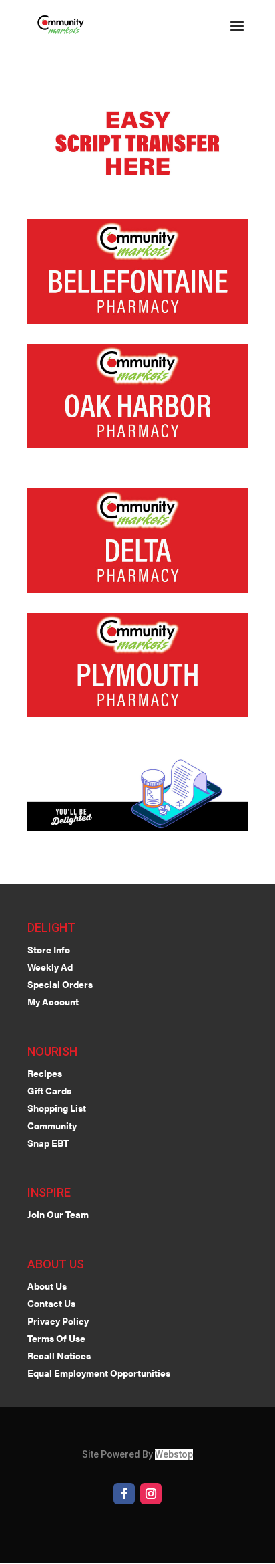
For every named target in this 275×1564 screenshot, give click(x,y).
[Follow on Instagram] (151, 1493)
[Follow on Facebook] (124, 1493)
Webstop (174, 1454)
